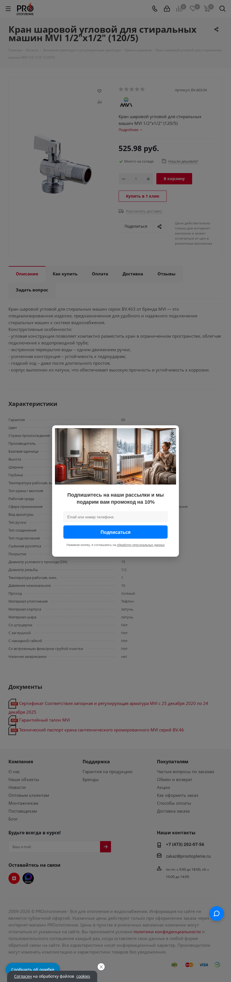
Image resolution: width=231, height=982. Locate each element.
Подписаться (115, 532)
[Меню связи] (216, 913)
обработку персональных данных (141, 545)
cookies (83, 976)
